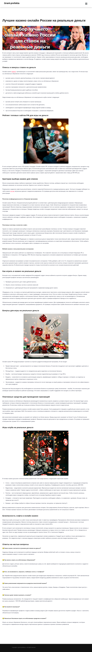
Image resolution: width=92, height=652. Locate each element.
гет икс (12, 191)
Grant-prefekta (11, 3)
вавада (14, 71)
